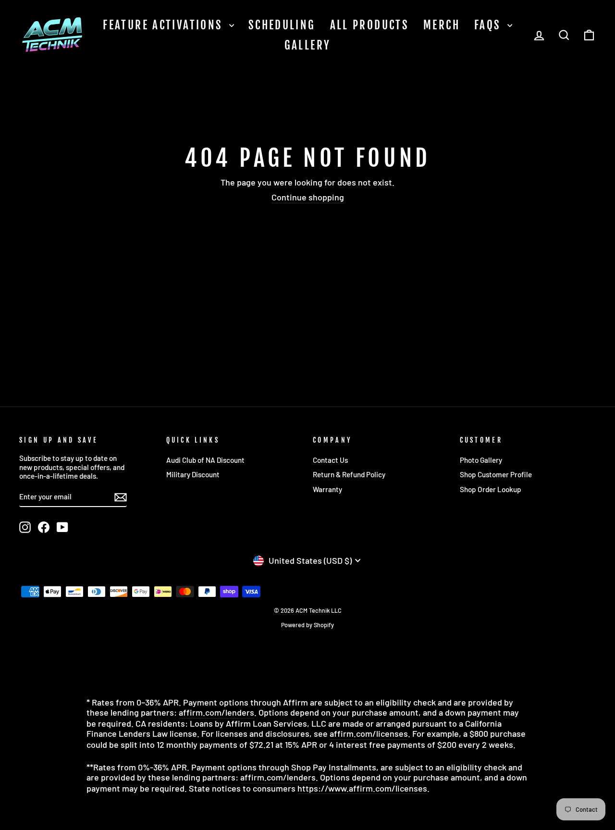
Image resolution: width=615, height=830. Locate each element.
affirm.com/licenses (369, 734)
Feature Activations (165, 25)
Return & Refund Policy (349, 474)
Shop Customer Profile (496, 474)
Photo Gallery (481, 460)
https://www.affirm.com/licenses (362, 788)
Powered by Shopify (307, 625)
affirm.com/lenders (216, 712)
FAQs (489, 25)
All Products (369, 25)
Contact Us (330, 460)
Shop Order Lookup (490, 489)
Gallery (307, 45)
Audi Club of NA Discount (205, 460)
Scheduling (282, 25)
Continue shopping (307, 197)
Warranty (327, 489)
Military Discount (193, 474)
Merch (441, 25)
